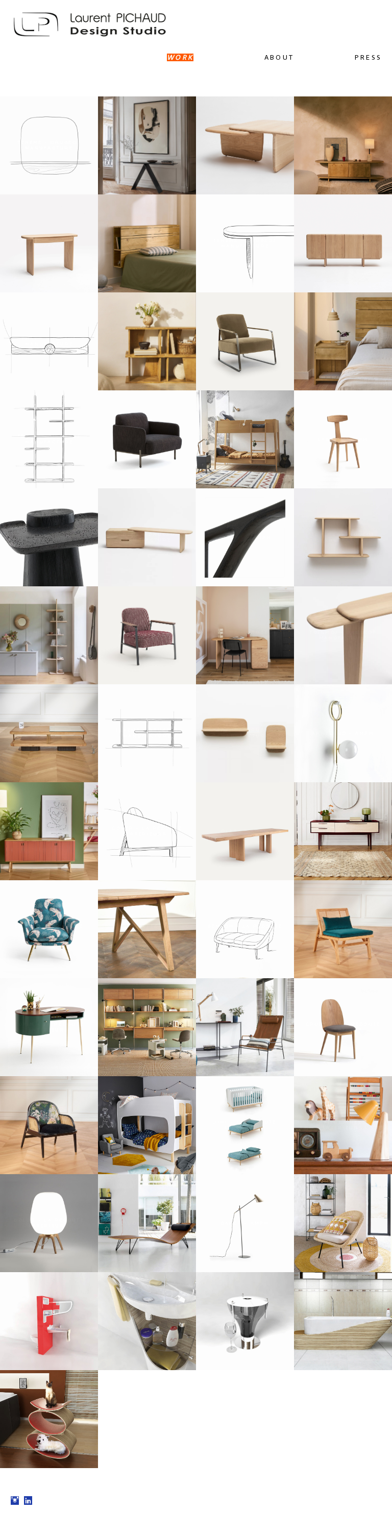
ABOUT (279, 57)
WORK (180, 57)
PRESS (368, 57)
